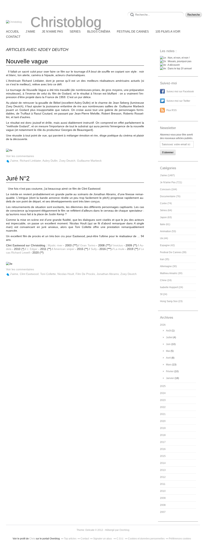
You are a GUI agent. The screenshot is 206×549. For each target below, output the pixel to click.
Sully (94, 249)
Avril (168, 357)
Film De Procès (85, 273)
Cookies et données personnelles (146, 538)
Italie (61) (165, 224)
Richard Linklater (30, 160)
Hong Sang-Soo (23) (171, 301)
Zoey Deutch (67, 160)
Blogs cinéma (98, 31)
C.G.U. (120, 538)
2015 (163, 456)
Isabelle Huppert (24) (171, 287)
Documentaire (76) (170, 196)
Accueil (12, 31)
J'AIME (30, 31)
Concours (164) (168, 189)
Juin (168, 344)
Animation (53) (168, 231)
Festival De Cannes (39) (173, 252)
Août (168, 330)
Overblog (124, 530)
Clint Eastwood (29, 273)
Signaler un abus (102, 538)
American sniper (64, 249)
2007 (163, 512)
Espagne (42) (167, 245)
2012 (163, 477)
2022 (163, 407)
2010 (163, 491)
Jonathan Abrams (108, 273)
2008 (163, 505)
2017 (163, 442)
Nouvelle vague (27, 61)
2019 (163, 428)
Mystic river (55, 245)
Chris (32, 538)
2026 (163, 324)
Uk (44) (164, 238)
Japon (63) (166, 217)
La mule (119, 249)
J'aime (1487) (167, 175)
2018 (163, 435)
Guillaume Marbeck (89, 160)
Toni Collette (48, 273)
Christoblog (65, 22)
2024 (163, 393)
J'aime (14, 160)
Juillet (169, 337)
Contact (13, 36)
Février (170, 371)
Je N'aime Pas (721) (171, 182)
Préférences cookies (180, 538)
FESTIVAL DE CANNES (133, 31)
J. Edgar (32, 249)
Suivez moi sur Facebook (180, 91)
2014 (163, 463)
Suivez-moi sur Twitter (178, 100)
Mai (168, 351)
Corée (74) (166, 203)
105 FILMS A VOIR (167, 31)
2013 (163, 470)
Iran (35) (164, 259)
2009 (163, 498)
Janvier (170, 378)
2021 (163, 414)
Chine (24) (166, 280)
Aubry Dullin (50, 160)
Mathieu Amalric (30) (171, 273)
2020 (163, 421)
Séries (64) (166, 210)
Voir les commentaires (20, 156)
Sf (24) (163, 294)
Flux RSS (171, 110)
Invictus (118, 245)
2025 (163, 386)
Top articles (70, 538)
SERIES (75, 31)
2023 (163, 400)
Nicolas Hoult (65, 273)
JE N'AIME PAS (52, 31)
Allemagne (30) (168, 266)
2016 (163, 449)
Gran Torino (87, 245)
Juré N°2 (18, 178)
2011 (162, 484)
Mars (168, 364)
